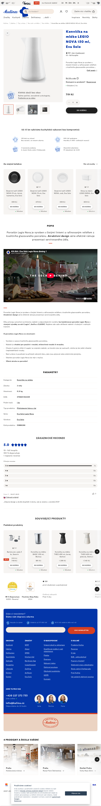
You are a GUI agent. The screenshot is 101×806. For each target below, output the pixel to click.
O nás (73, 653)
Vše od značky (89, 164)
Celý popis (91, 70)
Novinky (86, 17)
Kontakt (47, 679)
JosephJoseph (30, 665)
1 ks (18, 402)
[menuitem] (7, 18)
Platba (46, 655)
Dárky (95, 17)
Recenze (74, 649)
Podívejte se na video (26, 98)
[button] (14, 564)
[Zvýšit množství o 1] (77, 102)
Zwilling (28, 669)
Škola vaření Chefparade (81, 669)
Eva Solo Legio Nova (25, 414)
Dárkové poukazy (51, 667)
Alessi (27, 649)
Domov (9, 673)
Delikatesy (10, 653)
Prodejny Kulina (77, 645)
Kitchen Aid (29, 657)
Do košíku (82, 110)
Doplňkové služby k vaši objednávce (53, 650)
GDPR (46, 675)
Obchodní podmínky (52, 671)
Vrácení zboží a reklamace (54, 645)
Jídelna (8, 649)
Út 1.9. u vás (71, 78)
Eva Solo (20, 419)
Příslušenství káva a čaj (26, 408)
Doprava (47, 659)
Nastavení (17, 801)
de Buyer (28, 673)
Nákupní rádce (49, 663)
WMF (27, 645)
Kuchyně (9, 645)
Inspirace (76, 17)
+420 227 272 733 (17, 695)
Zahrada (9, 661)
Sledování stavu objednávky (82, 665)
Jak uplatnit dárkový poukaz (82, 677)
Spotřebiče (10, 657)
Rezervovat (91, 82)
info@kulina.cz (15, 703)
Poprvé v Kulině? (77, 661)
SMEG (27, 653)
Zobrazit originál (12, 497)
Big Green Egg (30, 661)
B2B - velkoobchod (78, 657)
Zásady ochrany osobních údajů (31, 791)
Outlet (8, 677)
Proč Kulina (75, 673)
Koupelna (10, 665)
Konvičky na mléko (25, 380)
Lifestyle (9, 669)
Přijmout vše (76, 793)
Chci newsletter (81, 630)
